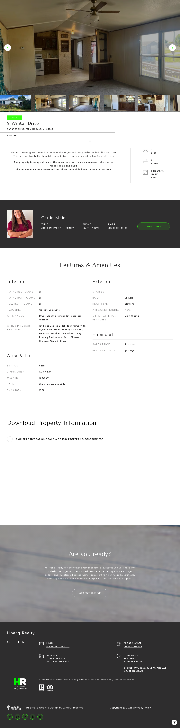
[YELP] (32, 717)
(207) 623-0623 (133, 646)
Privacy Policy (142, 707)
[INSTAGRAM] (17, 717)
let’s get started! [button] (90, 593)
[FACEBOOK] (10, 717)
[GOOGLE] (40, 717)
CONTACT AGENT (153, 226)
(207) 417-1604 (91, 227)
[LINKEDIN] (25, 717)
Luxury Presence (73, 707)
